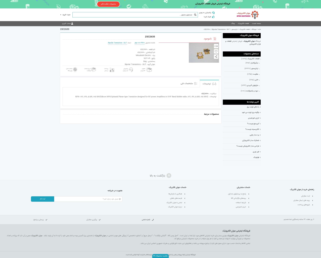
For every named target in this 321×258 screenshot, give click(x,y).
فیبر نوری (256, 151)
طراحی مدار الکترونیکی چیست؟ (247, 146)
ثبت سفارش (305, 196)
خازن (256, 79)
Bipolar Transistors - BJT (117, 43)
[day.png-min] (90, 66)
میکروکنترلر (254, 62)
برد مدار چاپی (254, 135)
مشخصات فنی (187, 83)
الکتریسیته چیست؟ (252, 129)
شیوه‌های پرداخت (304, 204)
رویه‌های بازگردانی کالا (238, 198)
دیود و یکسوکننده (252, 90)
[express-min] (146, 66)
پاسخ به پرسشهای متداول (237, 194)
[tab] (209, 83)
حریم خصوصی (241, 207)
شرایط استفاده (241, 202)
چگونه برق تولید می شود (250, 112)
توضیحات (207, 84)
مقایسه (216, 46)
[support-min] (127, 66)
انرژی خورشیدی (253, 118)
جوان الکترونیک (249, 41)
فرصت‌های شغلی (176, 198)
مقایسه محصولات (161, 255)
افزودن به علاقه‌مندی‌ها (216, 51)
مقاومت (255, 74)
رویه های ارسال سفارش (301, 200)
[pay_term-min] (109, 66)
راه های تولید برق (253, 106)
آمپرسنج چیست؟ (253, 123)
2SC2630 (205, 93)
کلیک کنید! (207, 17)
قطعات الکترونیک (253, 58)
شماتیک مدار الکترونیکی (250, 140)
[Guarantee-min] (71, 66)
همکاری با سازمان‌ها (175, 194)
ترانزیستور (254, 68)
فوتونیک (256, 157)
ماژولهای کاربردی (252, 85)
